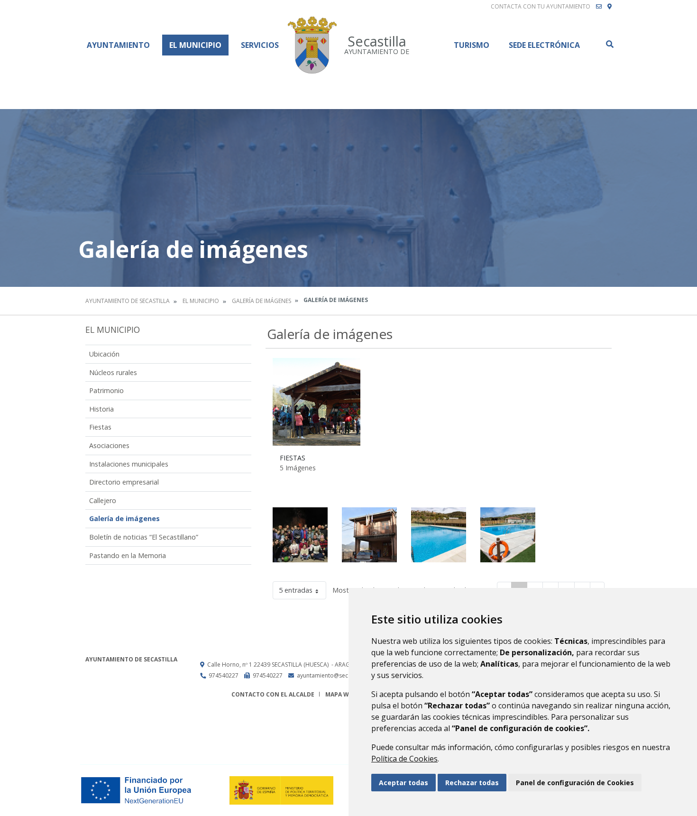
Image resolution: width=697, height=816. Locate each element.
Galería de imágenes (261, 301)
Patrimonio (106, 390)
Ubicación (104, 353)
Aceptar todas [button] (403, 782)
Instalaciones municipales (128, 463)
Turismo (471, 45)
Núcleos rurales (113, 372)
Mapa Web (340, 694)
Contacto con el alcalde (272, 694)
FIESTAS (292, 457)
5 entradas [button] (295, 590)
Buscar (609, 44)
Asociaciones (109, 445)
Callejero (102, 500)
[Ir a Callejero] (609, 6)
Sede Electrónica (544, 45)
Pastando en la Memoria (127, 555)
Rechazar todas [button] (472, 782)
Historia (101, 408)
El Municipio (195, 45)
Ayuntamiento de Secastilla (127, 301)
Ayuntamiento (118, 45)
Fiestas (100, 426)
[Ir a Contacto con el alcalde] (599, 6)
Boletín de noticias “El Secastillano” (143, 536)
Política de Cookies (404, 758)
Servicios (260, 45)
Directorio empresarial (124, 481)
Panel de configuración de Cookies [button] (575, 782)
